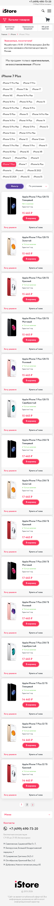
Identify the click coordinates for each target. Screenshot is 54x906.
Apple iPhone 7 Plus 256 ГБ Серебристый (35, 644)
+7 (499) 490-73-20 (40, 1)
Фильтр (14, 186)
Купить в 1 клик (36, 227)
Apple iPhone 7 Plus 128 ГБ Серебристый (35, 401)
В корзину (31, 218)
